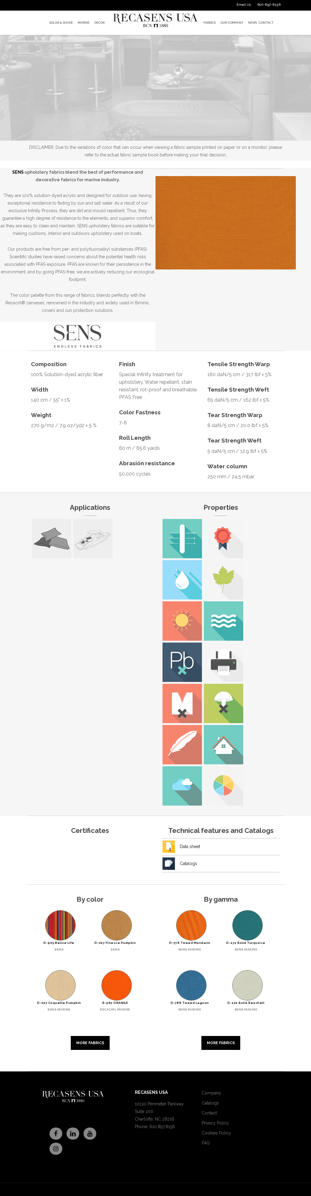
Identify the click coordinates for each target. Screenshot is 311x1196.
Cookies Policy (216, 1133)
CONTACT (266, 22)
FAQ (206, 1143)
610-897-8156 (269, 5)
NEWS (252, 22)
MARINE (84, 22)
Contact (209, 1113)
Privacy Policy (215, 1123)
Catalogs (188, 863)
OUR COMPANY (231, 22)
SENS (18, 172)
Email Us (244, 5)
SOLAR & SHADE (61, 22)
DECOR (99, 22)
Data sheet (190, 846)
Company (211, 1093)
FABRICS (209, 22)
